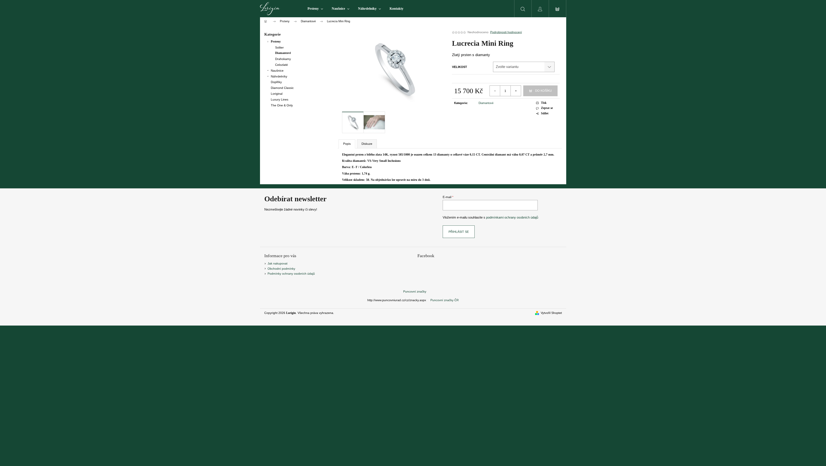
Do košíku (543, 90)
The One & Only (282, 105)
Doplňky (276, 82)
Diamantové (283, 53)
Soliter (279, 47)
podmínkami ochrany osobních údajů (512, 217)
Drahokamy (283, 59)
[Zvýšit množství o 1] (516, 91)
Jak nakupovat (277, 263)
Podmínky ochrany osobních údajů (291, 273)
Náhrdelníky (279, 76)
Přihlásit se (459, 231)
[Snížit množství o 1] (495, 91)
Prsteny (276, 41)
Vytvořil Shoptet (551, 313)
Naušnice (277, 70)
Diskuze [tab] (366, 143)
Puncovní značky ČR (444, 300)
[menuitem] (315, 8)
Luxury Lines (279, 99)
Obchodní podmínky (281, 268)
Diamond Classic (282, 88)
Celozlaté (281, 64)
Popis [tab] (347, 143)
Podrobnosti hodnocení (506, 32)
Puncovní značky (414, 291)
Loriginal (276, 93)
